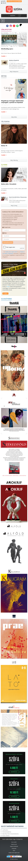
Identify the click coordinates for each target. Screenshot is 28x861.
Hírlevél (4, 3)
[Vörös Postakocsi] (14, 416)
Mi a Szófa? (14, 842)
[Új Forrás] (14, 370)
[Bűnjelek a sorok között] (14, 269)
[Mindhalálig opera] (14, 39)
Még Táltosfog (14, 160)
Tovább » (5, 293)
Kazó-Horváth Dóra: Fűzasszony (18, 197)
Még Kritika (14, 117)
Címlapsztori (6, 29)
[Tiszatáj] (14, 324)
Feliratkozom (7, 242)
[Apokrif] (14, 503)
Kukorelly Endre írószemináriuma (10, 834)
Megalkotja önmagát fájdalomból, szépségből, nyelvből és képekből (12, 101)
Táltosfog (5, 122)
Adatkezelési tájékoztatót (11, 252)
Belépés (4, 1)
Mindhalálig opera (7, 49)
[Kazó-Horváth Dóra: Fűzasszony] (4, 199)
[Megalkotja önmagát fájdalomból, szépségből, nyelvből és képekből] (14, 89)
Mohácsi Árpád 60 (14, 60)
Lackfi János (5, 830)
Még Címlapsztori (14, 71)
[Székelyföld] (14, 460)
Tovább (3, 56)
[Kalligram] (14, 593)
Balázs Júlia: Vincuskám (8, 184)
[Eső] (14, 728)
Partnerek (14, 848)
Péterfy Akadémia (6, 832)
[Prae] (14, 639)
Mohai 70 (4, 146)
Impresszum (14, 844)
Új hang (4, 165)
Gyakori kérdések (14, 846)
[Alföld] (14, 548)
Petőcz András (5, 835)
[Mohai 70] (14, 134)
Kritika (4, 76)
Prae (8, 286)
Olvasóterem (6, 299)
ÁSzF (14, 850)
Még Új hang (14, 205)
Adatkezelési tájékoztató (14, 852)
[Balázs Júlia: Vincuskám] (14, 175)
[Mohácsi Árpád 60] (4, 62)
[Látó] (14, 684)
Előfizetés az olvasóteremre (14, 1)
